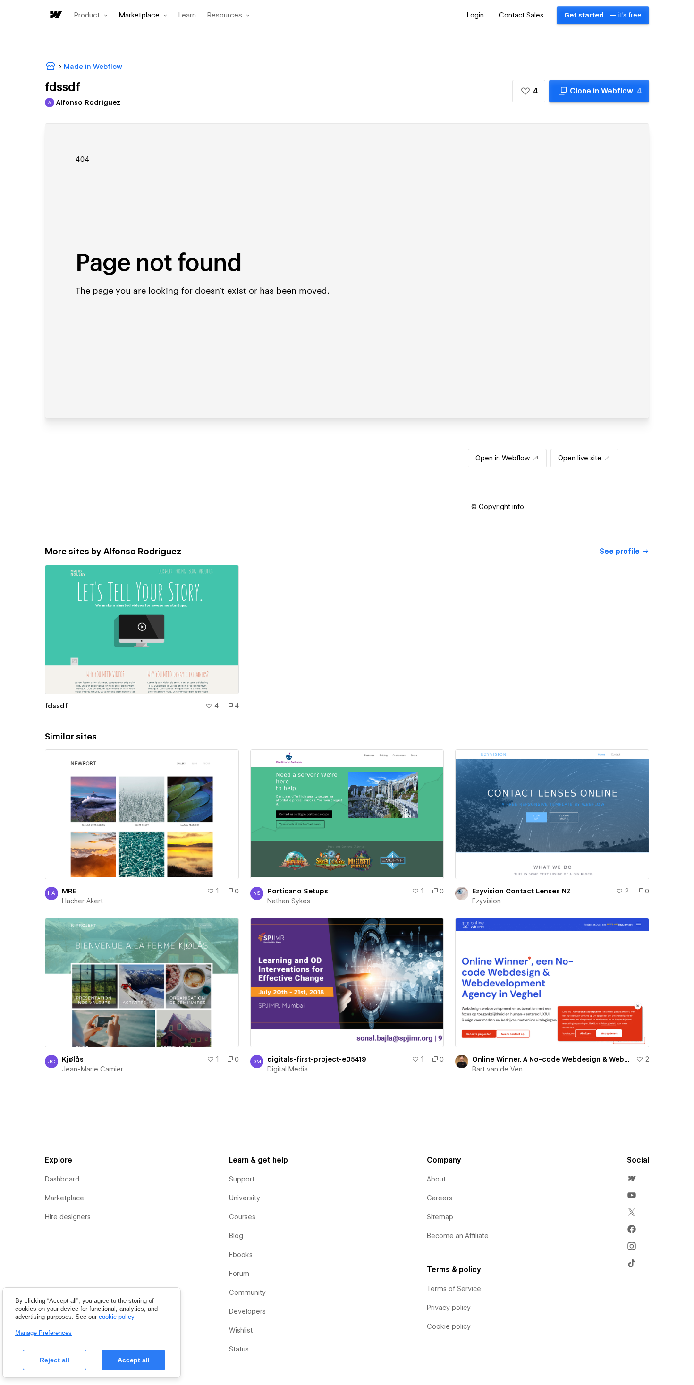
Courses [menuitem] (242, 1217)
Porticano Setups (297, 891)
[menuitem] (631, 1178)
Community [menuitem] (247, 1292)
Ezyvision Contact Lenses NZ (521, 891)
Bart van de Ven (497, 1069)
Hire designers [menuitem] (68, 1217)
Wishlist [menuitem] (241, 1330)
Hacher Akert (82, 901)
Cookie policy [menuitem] (449, 1326)
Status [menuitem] (239, 1349)
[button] (90, 15)
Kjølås (73, 1059)
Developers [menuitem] (247, 1311)
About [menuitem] (436, 1179)
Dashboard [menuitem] (62, 1179)
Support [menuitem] (241, 1179)
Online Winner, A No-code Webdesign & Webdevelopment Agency (552, 1059)
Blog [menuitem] (236, 1236)
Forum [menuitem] (239, 1273)
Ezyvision (486, 901)
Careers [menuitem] (439, 1198)
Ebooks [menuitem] (241, 1254)
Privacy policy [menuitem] (449, 1307)
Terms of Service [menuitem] (454, 1288)
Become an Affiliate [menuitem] (458, 1236)
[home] (55, 15)
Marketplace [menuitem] (64, 1198)
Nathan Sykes (288, 901)
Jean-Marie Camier (92, 1069)
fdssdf (56, 706)
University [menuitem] (244, 1198)
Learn (187, 15)
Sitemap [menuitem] (440, 1217)
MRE (69, 891)
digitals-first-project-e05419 (316, 1059)
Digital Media (287, 1069)
